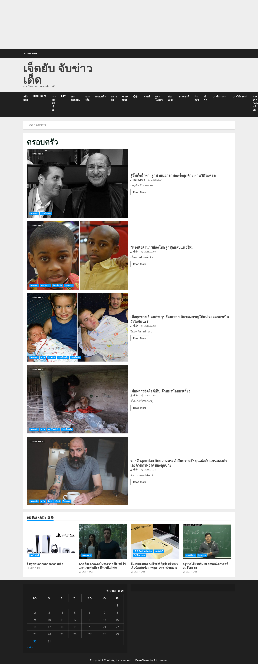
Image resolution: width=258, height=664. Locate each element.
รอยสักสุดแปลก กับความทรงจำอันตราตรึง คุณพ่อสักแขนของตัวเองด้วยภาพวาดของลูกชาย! (77, 471)
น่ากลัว (196, 97)
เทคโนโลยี (35, 555)
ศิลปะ (50, 501)
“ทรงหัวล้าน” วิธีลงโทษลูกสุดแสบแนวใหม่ (77, 255)
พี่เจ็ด (135, 251)
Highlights (39, 96)
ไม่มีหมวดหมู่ (139, 555)
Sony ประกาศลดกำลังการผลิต (51, 541)
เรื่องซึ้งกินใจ (46, 213)
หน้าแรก (25, 97)
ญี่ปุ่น (135, 96)
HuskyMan (139, 179)
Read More (139, 192)
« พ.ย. (30, 647)
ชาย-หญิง (125, 97)
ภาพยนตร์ (86, 555)
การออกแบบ (75, 97)
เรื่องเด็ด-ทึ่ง (57, 285)
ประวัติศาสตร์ (240, 96)
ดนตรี (147, 96)
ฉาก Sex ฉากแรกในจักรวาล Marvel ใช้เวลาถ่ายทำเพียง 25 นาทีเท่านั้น (103, 541)
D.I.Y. (63, 96)
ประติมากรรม (220, 96)
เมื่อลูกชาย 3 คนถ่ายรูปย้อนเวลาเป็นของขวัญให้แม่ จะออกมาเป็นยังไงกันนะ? (77, 327)
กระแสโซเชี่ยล (54, 102)
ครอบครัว (100, 96)
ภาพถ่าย (51, 357)
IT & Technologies (143, 551)
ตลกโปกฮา (159, 97)
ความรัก (114, 97)
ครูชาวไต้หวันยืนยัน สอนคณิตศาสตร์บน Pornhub (207, 541)
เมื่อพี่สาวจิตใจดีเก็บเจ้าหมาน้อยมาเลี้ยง (77, 399)
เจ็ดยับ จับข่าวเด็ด (58, 73)
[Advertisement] (129, 24)
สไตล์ (57, 501)
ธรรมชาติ (183, 96)
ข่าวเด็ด (87, 97)
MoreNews (142, 660)
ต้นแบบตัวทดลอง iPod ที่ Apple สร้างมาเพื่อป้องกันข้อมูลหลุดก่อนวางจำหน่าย (155, 541)
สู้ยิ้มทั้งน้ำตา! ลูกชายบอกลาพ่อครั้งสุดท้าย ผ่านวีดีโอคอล (77, 183)
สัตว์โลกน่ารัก (53, 429)
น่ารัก (205, 97)
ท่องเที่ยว (170, 97)
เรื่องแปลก (69, 285)
